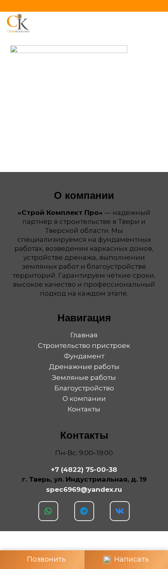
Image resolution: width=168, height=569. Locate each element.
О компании (84, 398)
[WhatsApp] (48, 511)
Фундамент (84, 356)
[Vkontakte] (120, 511)
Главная (84, 335)
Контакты (84, 409)
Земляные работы (84, 377)
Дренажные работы (84, 366)
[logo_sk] (18, 23)
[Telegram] (84, 511)
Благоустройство (84, 388)
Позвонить (46, 559)
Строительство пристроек (84, 345)
